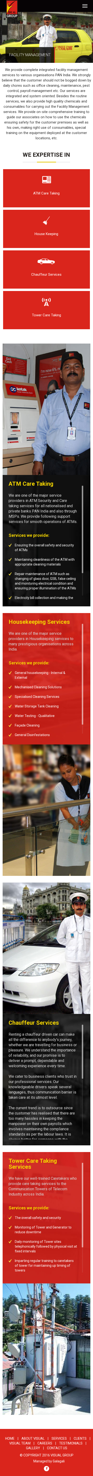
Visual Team (20, 1443)
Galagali (59, 1461)
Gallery (33, 1448)
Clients (80, 1438)
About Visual (33, 1438)
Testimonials (71, 1443)
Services (59, 1438)
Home (10, 1438)
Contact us (57, 1448)
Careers (44, 1443)
